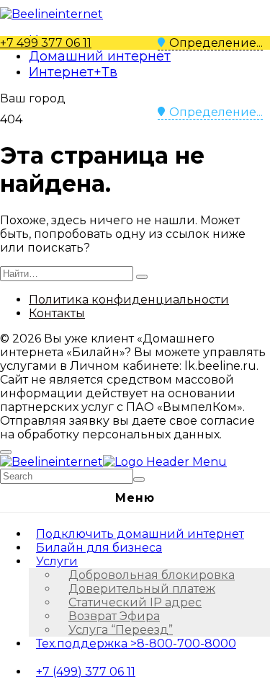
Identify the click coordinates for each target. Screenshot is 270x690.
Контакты (57, 313)
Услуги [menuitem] (57, 561)
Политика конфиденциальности (129, 299)
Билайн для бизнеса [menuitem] (99, 547)
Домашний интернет (100, 56)
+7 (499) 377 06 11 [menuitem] (85, 671)
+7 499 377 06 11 (45, 43)
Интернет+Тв (73, 72)
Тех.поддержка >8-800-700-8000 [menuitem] (136, 643)
